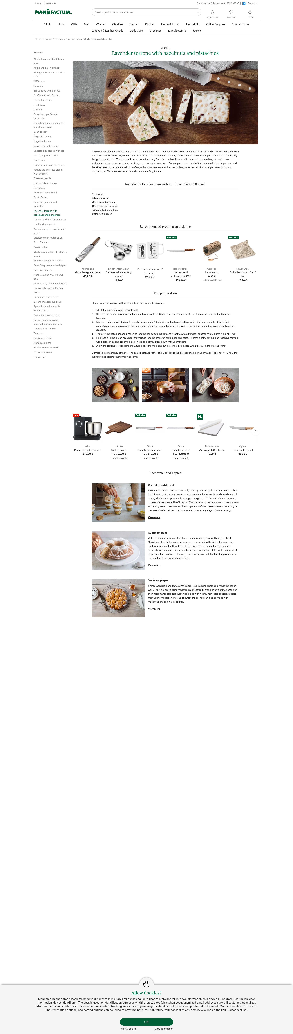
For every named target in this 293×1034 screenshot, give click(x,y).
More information (163, 1028)
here (140, 1010)
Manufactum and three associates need (64, 999)
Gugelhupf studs (157, 532)
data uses (148, 999)
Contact (39, 3)
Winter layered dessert (161, 484)
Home (38, 39)
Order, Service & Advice (218, 3)
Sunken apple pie (158, 580)
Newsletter (51, 3)
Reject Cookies (128, 1028)
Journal (48, 39)
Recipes (59, 39)
